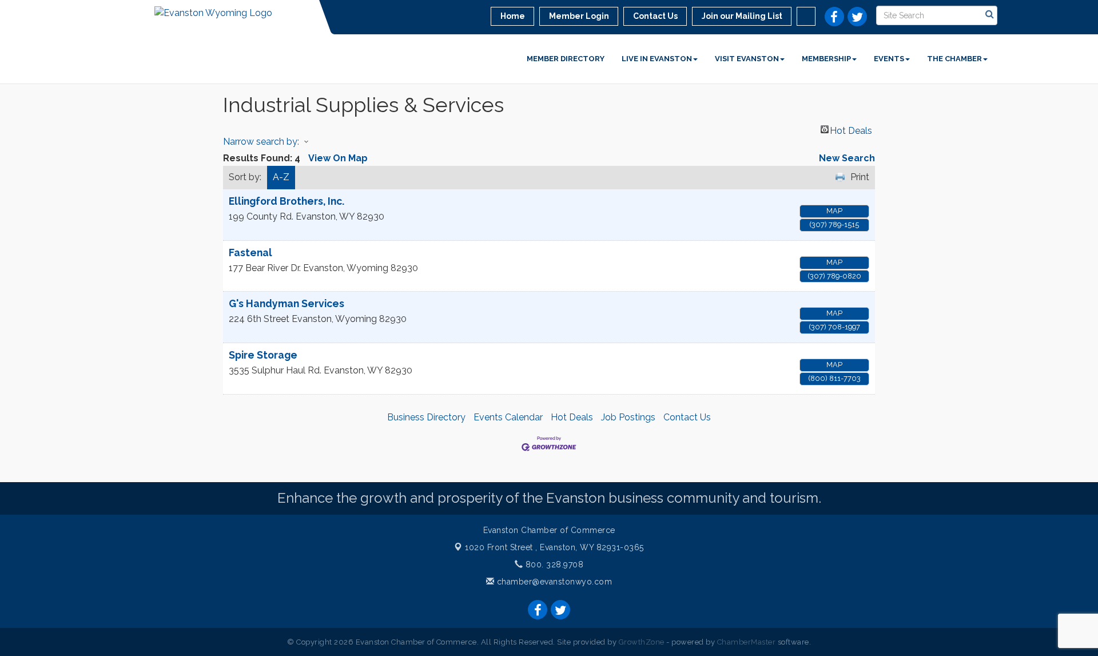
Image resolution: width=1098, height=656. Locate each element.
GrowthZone (642, 642)
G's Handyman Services (286, 303)
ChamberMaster (746, 642)
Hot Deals (851, 129)
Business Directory (426, 417)
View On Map (338, 158)
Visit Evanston (747, 58)
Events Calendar (508, 417)
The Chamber (954, 58)
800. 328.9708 (553, 564)
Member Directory (565, 58)
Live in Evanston (657, 58)
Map (834, 210)
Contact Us (687, 417)
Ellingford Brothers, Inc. (286, 201)
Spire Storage (263, 355)
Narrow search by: (261, 141)
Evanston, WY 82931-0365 (554, 547)
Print (859, 177)
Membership (826, 58)
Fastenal (250, 253)
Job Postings (628, 417)
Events (889, 58)
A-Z (281, 177)
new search (847, 158)
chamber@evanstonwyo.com (554, 581)
